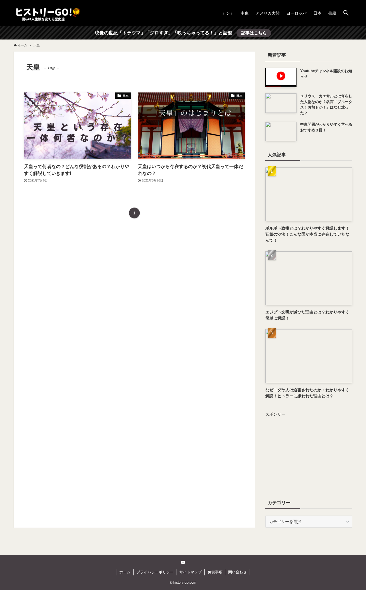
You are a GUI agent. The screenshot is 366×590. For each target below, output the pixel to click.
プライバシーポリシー (155, 572)
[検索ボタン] (346, 13)
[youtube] (183, 562)
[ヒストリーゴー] (48, 13)
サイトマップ (190, 572)
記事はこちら (254, 32)
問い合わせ (237, 572)
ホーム (124, 572)
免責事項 (215, 572)
